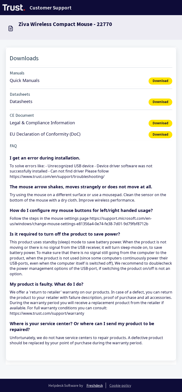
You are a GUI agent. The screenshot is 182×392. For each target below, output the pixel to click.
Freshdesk (94, 385)
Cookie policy (120, 385)
